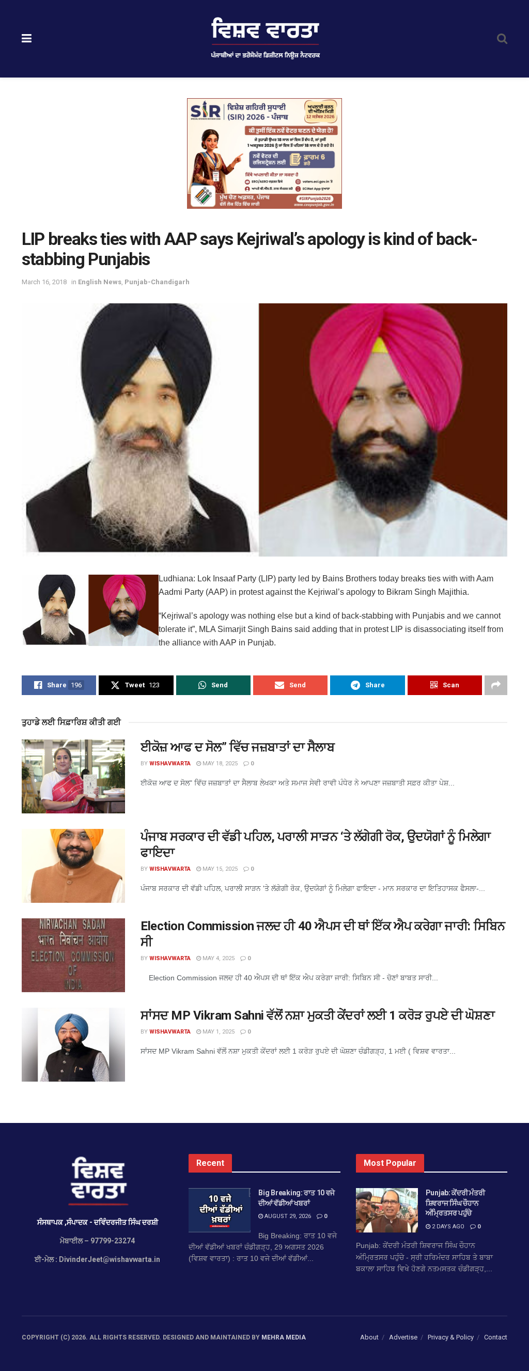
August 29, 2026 (287, 1216)
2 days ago (447, 1226)
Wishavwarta (170, 763)
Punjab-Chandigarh (157, 282)
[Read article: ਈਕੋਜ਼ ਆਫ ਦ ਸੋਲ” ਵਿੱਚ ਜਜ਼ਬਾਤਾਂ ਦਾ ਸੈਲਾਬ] (73, 776)
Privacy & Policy (451, 1337)
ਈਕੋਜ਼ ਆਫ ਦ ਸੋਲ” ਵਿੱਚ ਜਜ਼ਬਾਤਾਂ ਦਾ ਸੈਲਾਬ (238, 747)
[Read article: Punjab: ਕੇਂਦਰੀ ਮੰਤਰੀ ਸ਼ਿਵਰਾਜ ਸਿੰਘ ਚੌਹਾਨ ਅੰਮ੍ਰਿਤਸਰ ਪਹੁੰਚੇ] (387, 1210)
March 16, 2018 (44, 282)
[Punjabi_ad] (264, 153)
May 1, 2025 (218, 1031)
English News (99, 282)
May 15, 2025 (219, 869)
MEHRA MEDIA (283, 1337)
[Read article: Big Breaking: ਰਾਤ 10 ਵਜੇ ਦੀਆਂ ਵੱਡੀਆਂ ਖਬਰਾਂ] (220, 1210)
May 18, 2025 (219, 763)
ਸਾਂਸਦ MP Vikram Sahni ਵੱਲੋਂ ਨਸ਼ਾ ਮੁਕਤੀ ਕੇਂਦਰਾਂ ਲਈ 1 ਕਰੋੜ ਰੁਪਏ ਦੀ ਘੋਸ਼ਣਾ (317, 1015)
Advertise (403, 1337)
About (369, 1337)
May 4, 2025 (218, 958)
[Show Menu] (27, 39)
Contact (495, 1337)
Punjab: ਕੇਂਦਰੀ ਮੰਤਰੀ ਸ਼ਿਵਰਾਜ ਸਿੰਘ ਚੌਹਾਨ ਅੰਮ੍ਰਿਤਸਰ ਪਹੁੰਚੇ (455, 1203)
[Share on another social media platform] (496, 685)
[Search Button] (502, 39)
